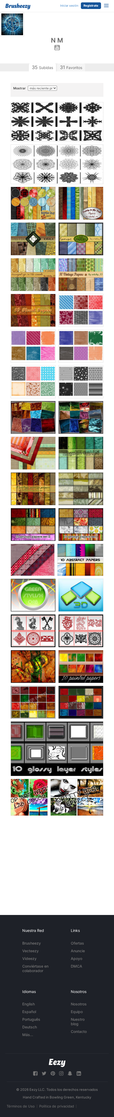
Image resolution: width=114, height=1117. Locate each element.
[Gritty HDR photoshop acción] (76, 797)
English (28, 1004)
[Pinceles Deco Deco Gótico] (57, 122)
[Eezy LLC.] (57, 1063)
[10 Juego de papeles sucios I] (80, 524)
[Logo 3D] (80, 595)
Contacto (79, 1031)
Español (29, 1011)
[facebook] (35, 1073)
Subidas (42, 67)
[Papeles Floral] (33, 310)
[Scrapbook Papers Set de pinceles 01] (80, 381)
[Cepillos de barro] (33, 666)
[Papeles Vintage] (80, 488)
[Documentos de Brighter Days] (33, 203)
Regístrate (91, 5)
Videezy (29, 958)
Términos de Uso (21, 1106)
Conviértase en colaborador (35, 968)
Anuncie (78, 951)
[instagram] (61, 1073)
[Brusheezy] (17, 6)
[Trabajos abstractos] (80, 560)
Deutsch (29, 1027)
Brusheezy (31, 943)
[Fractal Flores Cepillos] (57, 164)
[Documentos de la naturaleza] (80, 453)
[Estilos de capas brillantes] (57, 748)
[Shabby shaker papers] (33, 453)
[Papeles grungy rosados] (33, 560)
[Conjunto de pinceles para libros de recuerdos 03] (80, 346)
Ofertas (77, 943)
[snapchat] (70, 1073)
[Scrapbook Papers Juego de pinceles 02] (33, 381)
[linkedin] (79, 1073)
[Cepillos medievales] (33, 630)
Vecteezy (30, 951)
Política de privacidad (56, 1106)
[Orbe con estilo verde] (33, 595)
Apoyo (76, 958)
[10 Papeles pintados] (80, 666)
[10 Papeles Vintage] (80, 274)
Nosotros (79, 1004)
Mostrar (20, 88)
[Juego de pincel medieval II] (80, 630)
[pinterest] (53, 1073)
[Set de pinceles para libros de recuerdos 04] (33, 346)
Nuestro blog (78, 1021)
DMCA (76, 966)
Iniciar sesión (69, 5)
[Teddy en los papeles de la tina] (80, 203)
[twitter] (44, 1073)
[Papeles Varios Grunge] (33, 417)
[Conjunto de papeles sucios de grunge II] (33, 702)
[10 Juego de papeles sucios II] (33, 524)
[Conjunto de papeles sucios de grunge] (80, 702)
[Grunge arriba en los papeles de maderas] (33, 274)
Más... (27, 1034)
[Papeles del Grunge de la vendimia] (33, 488)
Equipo (77, 1011)
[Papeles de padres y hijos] (33, 238)
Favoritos (71, 67)
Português (31, 1019)
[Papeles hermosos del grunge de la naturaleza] (80, 417)
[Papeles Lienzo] (80, 238)
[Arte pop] (29, 797)
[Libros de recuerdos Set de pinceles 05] (80, 310)
